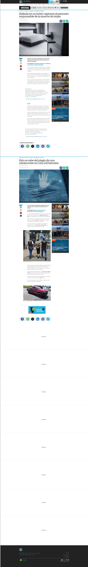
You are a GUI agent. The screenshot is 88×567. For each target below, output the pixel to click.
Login (24, 1)
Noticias (31, 4)
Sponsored (33, 554)
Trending (58, 4)
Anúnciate (67, 552)
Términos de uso (66, 556)
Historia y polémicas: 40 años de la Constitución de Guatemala (60, 117)
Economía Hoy (25, 4)
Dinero (39, 4)
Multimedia (29, 554)
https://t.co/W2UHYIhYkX (37, 95)
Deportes (44, 4)
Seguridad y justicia (39, 157)
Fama (48, 4)
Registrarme (28, 1)
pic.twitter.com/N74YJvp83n (30, 96)
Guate (36, 4)
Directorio (67, 557)
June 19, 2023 (44, 136)
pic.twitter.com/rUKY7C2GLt (31, 134)
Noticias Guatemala (24, 157)
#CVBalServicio (40, 132)
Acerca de (67, 553)
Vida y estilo (53, 4)
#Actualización (28, 88)
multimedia (63, 4)
